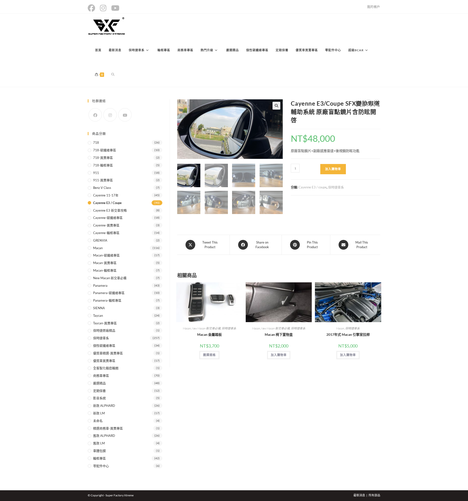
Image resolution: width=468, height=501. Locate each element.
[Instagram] (110, 115)
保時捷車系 (336, 187)
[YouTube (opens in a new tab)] (115, 8)
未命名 (98, 421)
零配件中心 (101, 466)
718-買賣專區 (103, 158)
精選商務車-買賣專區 (108, 428)
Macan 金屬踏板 (209, 334)
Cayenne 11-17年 (105, 195)
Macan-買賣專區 (105, 263)
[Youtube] (125, 115)
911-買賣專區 (103, 180)
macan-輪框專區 (105, 270)
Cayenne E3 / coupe (313, 187)
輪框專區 (99, 458)
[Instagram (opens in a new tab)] (103, 8)
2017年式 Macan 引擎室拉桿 (348, 334)
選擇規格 (209, 355)
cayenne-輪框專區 (106, 233)
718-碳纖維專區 (104, 150)
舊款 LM (99, 443)
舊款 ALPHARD (104, 436)
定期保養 (99, 391)
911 (96, 173)
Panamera (100, 285)
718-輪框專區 (103, 165)
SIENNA (99, 308)
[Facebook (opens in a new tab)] (93, 8)
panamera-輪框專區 (107, 300)
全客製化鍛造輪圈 (105, 368)
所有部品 (374, 495)
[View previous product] (368, 102)
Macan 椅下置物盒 (279, 334)
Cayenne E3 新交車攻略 (110, 210)
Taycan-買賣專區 (105, 323)
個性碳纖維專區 (104, 346)
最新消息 (359, 495)
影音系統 (99, 398)
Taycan (98, 315)
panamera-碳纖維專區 (109, 293)
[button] (276, 106)
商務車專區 (101, 376)
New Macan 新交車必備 (206, 328)
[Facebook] (95, 115)
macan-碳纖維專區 (106, 255)
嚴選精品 (99, 383)
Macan (187, 328)
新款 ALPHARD (104, 406)
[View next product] (376, 102)
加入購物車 (333, 169)
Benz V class (102, 188)
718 (96, 142)
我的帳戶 (373, 7)
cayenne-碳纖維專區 (108, 218)
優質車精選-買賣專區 (108, 353)
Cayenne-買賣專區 (106, 225)
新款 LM (99, 413)
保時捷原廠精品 (104, 330)
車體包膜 (99, 451)
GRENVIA (100, 240)
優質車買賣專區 (104, 361)
